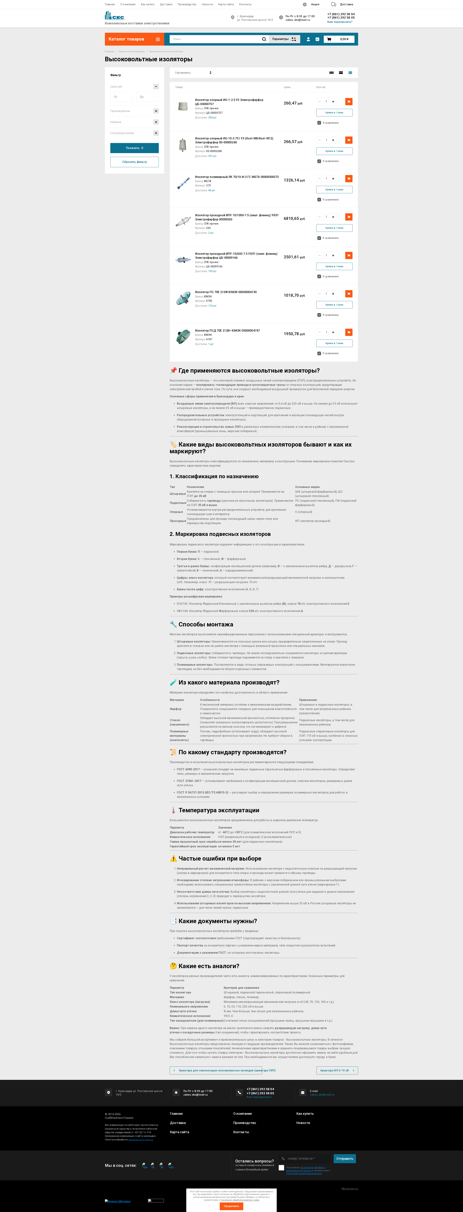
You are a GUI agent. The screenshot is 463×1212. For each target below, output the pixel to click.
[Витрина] (331, 72)
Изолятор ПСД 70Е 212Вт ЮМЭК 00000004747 (227, 330)
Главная (110, 4)
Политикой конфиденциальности (304, 1173)
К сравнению (331, 122)
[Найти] (264, 39)
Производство (187, 4)
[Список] (341, 72)
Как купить (148, 4)
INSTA (207, 181)
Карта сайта (226, 4)
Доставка (166, 4)
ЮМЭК (208, 296)
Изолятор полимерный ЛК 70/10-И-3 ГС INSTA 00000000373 (237, 177)
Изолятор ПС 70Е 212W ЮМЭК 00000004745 (226, 292)
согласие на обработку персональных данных (305, 1169)
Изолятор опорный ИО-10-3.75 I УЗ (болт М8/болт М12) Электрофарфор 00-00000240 (234, 140)
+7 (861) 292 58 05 (341, 17)
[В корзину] (348, 101)
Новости (207, 4)
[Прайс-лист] (350, 72)
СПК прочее (211, 108)
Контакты (245, 4)
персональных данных (140, 1139)
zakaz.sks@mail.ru (322, 1094)
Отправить (344, 1158)
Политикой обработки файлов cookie (239, 1200)
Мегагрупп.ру (350, 1188)
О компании (127, 4)
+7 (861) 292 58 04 (341, 14)
